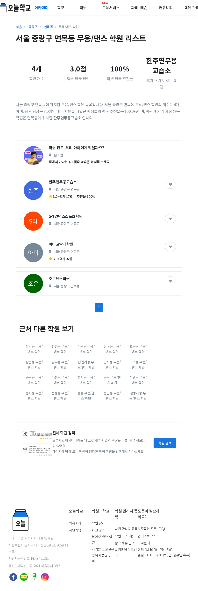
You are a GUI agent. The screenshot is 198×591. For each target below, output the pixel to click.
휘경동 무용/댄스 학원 (60, 349)
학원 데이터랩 (124, 535)
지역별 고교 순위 (103, 549)
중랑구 (32, 26)
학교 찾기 (98, 530)
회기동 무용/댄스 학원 (86, 380)
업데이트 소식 (147, 535)
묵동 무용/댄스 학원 (112, 380)
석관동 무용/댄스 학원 (138, 380)
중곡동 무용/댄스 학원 (34, 380)
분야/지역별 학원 (102, 539)
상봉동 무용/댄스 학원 (34, 365)
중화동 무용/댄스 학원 (34, 396)
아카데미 (42, 7)
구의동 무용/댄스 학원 (138, 365)
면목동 (48, 26)
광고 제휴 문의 (124, 542)
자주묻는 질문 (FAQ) (151, 528)
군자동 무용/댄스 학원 (112, 365)
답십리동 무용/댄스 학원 (86, 365)
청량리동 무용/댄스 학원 (138, 396)
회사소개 (75, 522)
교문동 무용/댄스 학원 (138, 349)
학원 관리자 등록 (126, 528)
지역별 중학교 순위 (103, 558)
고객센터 (144, 542)
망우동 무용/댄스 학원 (60, 365)
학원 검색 (165, 443)
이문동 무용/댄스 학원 (86, 349)
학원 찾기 (98, 522)
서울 (19, 26)
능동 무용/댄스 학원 (86, 396)
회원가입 (75, 530)
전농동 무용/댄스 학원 (60, 396)
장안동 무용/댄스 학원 (34, 349)
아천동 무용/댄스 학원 (60, 380)
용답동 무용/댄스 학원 (112, 396)
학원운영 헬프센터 (126, 552)
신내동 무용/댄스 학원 (112, 349)
